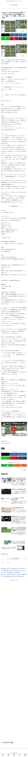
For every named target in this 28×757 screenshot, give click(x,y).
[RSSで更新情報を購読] (20, 465)
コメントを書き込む (14, 558)
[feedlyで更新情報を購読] (7, 465)
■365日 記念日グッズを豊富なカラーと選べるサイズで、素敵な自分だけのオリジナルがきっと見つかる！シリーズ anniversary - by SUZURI (14, 570)
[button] (22, 38)
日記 (3, 448)
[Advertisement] (14, 590)
